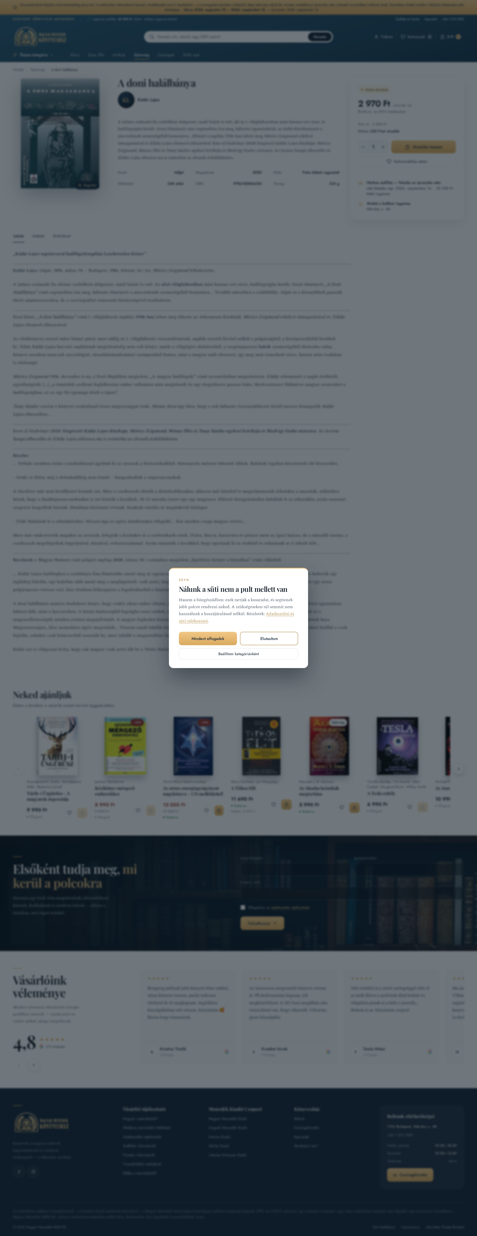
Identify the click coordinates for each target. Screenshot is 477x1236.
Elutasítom (269, 638)
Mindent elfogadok (208, 638)
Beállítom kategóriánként (238, 654)
